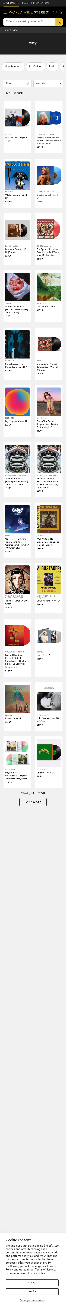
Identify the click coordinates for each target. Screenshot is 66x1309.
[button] (5, 12)
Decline (32, 1291)
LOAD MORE (33, 802)
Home (7, 30)
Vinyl (15, 30)
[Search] (59, 22)
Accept (32, 1282)
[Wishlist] (55, 12)
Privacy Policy (36, 1273)
